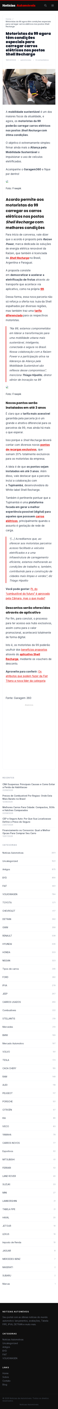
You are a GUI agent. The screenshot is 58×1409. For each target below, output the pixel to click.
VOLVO (29, 1051)
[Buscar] (45, 5)
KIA (29, 1118)
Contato (6, 1380)
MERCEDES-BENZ (29, 1259)
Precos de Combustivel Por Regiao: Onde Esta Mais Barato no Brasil (27, 797)
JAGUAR (29, 1250)
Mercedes (29, 1027)
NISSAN (29, 960)
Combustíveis (29, 1010)
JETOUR (29, 1225)
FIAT (29, 886)
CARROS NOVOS (29, 1143)
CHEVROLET (29, 910)
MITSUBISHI (29, 1159)
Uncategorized (29, 861)
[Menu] (53, 5)
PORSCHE (29, 1101)
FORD (29, 977)
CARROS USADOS (29, 1002)
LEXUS (29, 1234)
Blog (4, 1384)
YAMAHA (29, 1134)
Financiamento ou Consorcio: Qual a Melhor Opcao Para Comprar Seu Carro (26, 832)
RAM (29, 1076)
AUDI (29, 1085)
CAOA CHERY (29, 1068)
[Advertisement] (29, 735)
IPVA (29, 985)
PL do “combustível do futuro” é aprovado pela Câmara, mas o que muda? (28, 593)
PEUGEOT (29, 1093)
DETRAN (29, 919)
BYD (29, 877)
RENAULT (29, 935)
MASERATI (29, 1267)
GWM (29, 927)
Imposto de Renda (29, 1242)
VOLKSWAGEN (29, 894)
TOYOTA (29, 902)
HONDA (29, 952)
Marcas (29, 1283)
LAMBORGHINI (29, 1201)
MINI (29, 1192)
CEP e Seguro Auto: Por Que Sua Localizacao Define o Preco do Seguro (26, 820)
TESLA (29, 1060)
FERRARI (29, 1167)
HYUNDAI (29, 944)
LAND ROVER (29, 1176)
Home (8, 19)
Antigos (29, 869)
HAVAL (29, 1217)
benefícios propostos (34, 649)
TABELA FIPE (29, 1209)
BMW (29, 1035)
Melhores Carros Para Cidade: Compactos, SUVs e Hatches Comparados (28, 809)
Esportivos (29, 1151)
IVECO (29, 1126)
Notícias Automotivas (29, 852)
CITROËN (29, 1109)
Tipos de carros (29, 968)
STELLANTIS (29, 1018)
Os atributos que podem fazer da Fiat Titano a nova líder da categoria (27, 676)
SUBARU (29, 1275)
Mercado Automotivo (29, 1043)
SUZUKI (29, 1184)
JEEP (29, 993)
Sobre (5, 1377)
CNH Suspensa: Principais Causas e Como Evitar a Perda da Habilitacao (28, 786)
